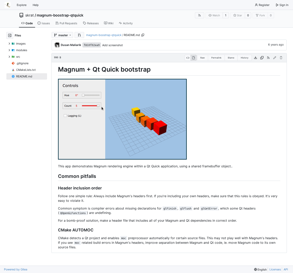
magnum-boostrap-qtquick (60, 15)
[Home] (7, 5)
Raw (202, 57)
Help (36, 5)
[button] (79, 35)
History (244, 57)
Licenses (275, 269)
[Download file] (255, 58)
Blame (231, 57)
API (286, 269)
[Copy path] (142, 35)
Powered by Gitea (15, 269)
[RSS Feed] (199, 15)
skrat (29, 15)
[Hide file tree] (9, 35)
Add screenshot (112, 45)
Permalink (216, 57)
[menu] (260, 269)
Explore (22, 5)
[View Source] (188, 58)
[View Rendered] (194, 58)
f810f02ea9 (92, 45)
